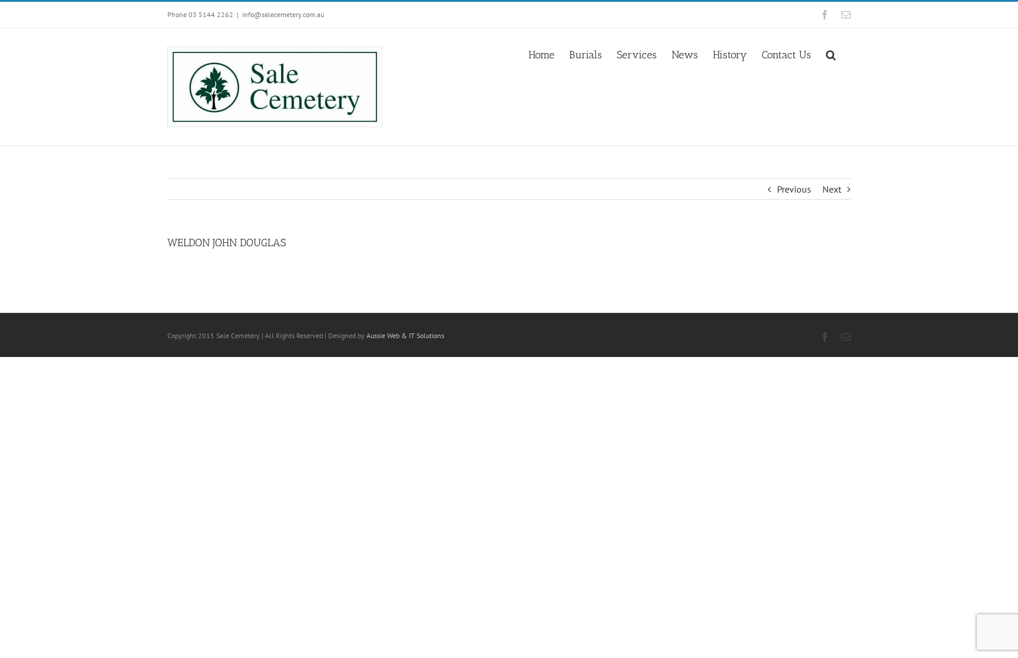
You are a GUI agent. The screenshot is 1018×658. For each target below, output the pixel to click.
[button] (831, 53)
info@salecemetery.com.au (283, 14)
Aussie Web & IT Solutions (405, 335)
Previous (794, 189)
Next (831, 189)
